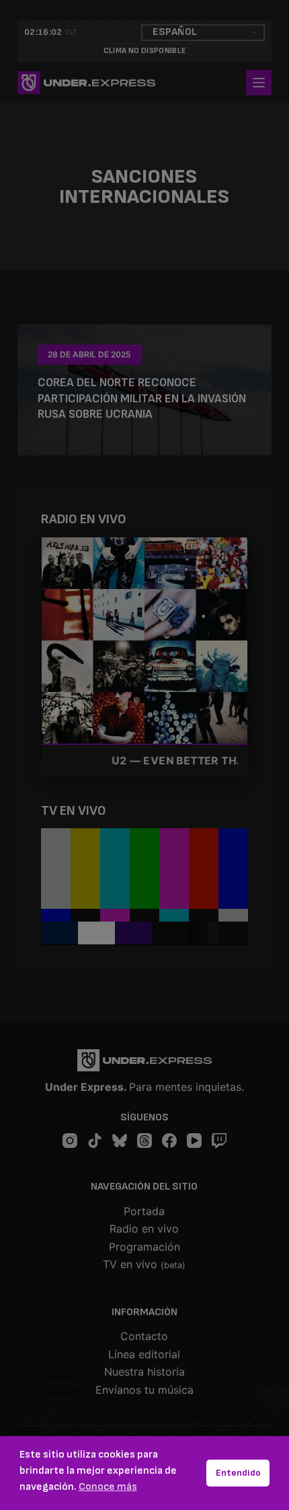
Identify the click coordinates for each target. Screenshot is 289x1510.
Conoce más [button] (108, 1486)
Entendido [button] (238, 1472)
